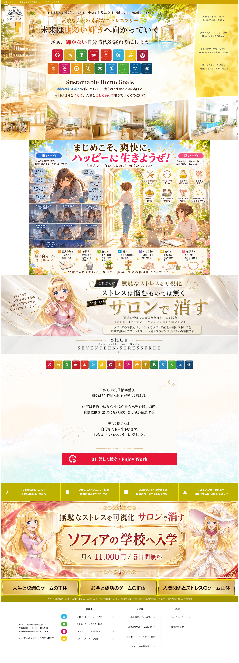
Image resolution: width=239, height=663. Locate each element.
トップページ (177, 617)
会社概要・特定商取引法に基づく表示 (33, 631)
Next (176, 420)
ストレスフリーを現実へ (208, 492)
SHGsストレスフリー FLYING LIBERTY (38, 638)
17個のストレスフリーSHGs (30, 492)
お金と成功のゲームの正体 (140, 626)
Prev (63, 420)
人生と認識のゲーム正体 (140, 617)
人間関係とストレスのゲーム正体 (140, 636)
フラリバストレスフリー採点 (90, 492)
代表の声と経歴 (177, 626)
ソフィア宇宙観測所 (140, 646)
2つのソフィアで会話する (149, 492)
